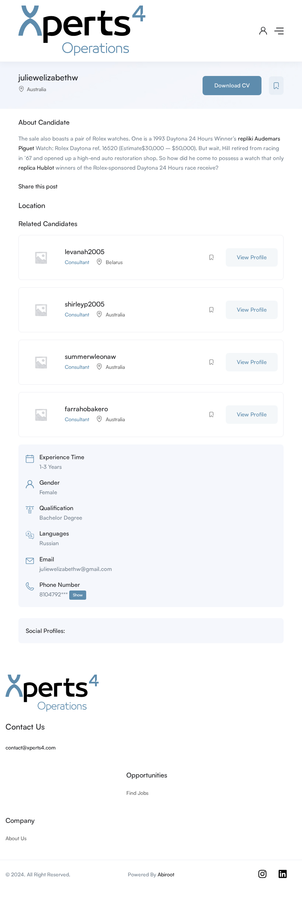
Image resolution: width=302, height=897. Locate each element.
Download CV (232, 85)
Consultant (77, 262)
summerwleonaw (90, 356)
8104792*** (60, 594)
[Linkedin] (287, 878)
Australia (36, 89)
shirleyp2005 (85, 304)
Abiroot (166, 874)
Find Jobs (137, 793)
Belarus (114, 262)
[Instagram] (267, 878)
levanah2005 (85, 251)
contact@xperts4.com (31, 747)
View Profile (252, 257)
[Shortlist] (276, 85)
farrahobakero (86, 409)
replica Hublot (36, 167)
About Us (16, 838)
